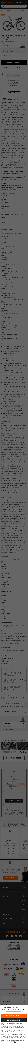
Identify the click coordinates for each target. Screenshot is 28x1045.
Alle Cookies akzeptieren (13, 1016)
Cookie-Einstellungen (13, 1011)
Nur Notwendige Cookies (14, 1020)
